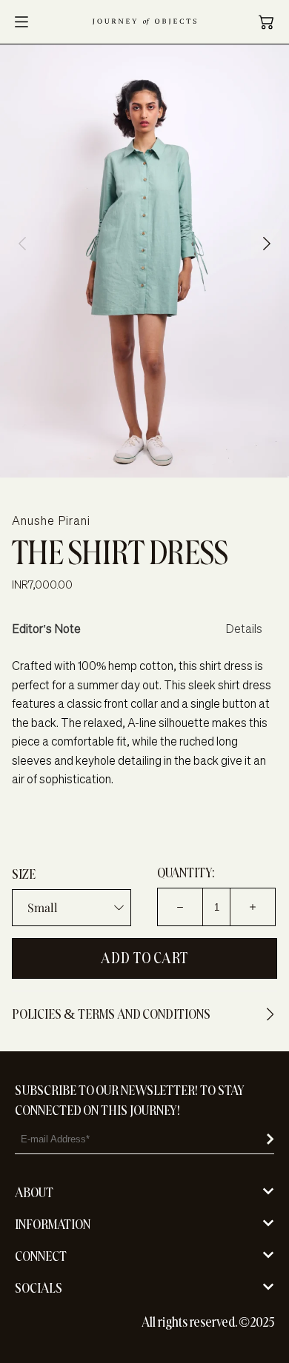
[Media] (144, 261)
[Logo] (144, 22)
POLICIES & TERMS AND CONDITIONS (111, 1013)
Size (24, 874)
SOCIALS (38, 1287)
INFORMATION (52, 1224)
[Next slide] (266, 243)
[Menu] (21, 21)
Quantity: (185, 872)
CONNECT (41, 1256)
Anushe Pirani (51, 520)
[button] (266, 22)
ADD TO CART (144, 957)
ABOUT (34, 1192)
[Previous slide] (22, 243)
